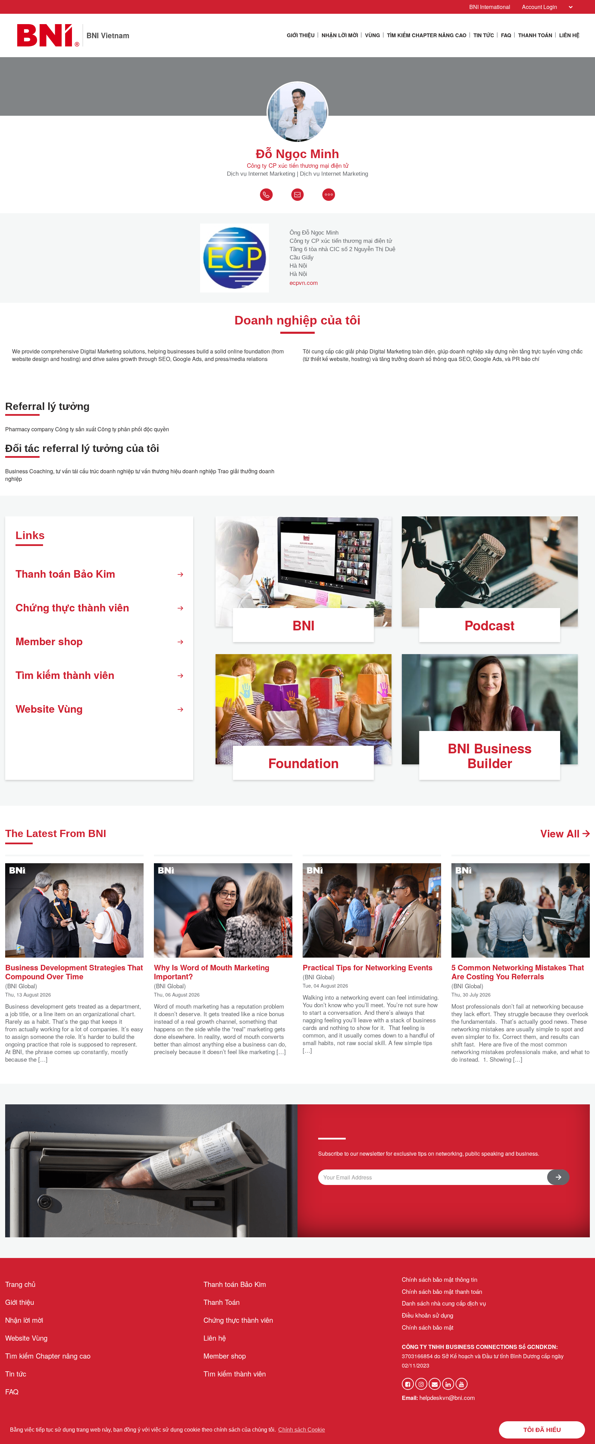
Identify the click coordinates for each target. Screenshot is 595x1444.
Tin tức (483, 35)
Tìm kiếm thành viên (64, 674)
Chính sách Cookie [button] (301, 1430)
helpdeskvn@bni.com (447, 1397)
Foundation (303, 762)
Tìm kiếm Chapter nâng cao (427, 35)
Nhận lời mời (340, 35)
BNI (303, 625)
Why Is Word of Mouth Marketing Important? (211, 971)
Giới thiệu (301, 35)
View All (561, 833)
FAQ (506, 35)
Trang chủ (20, 1284)
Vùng (372, 35)
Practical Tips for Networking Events (367, 967)
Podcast (489, 625)
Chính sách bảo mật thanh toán (442, 1291)
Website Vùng (49, 708)
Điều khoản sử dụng (427, 1315)
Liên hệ (569, 35)
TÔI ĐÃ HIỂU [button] (542, 1429)
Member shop (49, 640)
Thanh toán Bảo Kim (65, 573)
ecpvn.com (304, 282)
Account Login (539, 7)
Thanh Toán (535, 35)
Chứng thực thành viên (72, 607)
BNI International (489, 7)
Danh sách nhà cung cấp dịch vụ (444, 1303)
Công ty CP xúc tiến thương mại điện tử (297, 165)
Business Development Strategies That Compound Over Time (74, 971)
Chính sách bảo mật (427, 1327)
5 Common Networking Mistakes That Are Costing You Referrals (517, 971)
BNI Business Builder (490, 755)
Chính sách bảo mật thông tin (439, 1279)
